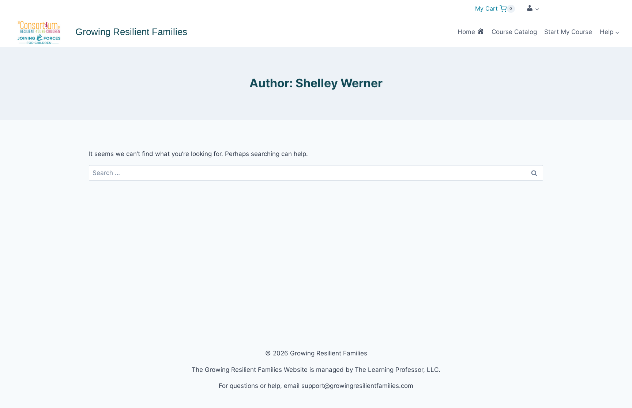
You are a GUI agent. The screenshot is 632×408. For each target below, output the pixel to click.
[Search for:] (316, 172)
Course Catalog (514, 31)
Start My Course (568, 31)
